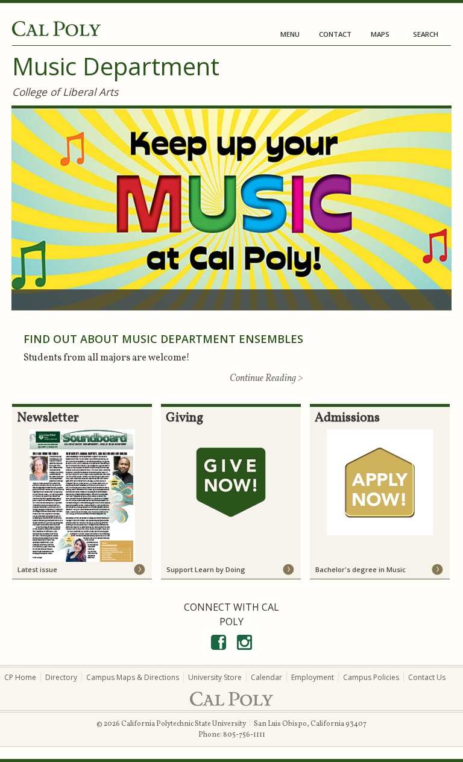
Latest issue (37, 569)
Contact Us (427, 677)
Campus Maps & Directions (132, 677)
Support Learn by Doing (205, 569)
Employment (312, 677)
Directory (61, 677)
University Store (215, 677)
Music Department (115, 66)
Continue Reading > (266, 378)
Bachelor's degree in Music (360, 569)
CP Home (20, 677)
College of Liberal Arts (65, 91)
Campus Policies (371, 677)
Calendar (266, 677)
